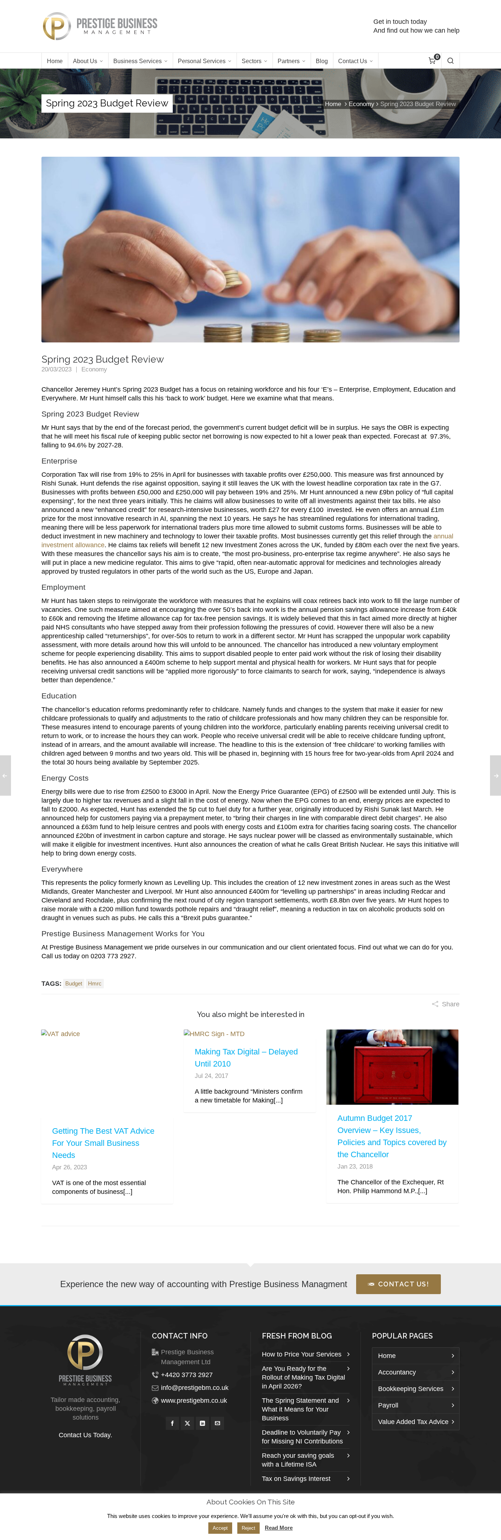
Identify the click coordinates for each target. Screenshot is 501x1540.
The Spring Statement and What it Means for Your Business (300, 1409)
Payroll (388, 1405)
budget (73, 983)
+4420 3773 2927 (187, 1375)
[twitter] (187, 1423)
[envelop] (217, 1423)
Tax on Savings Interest (296, 1478)
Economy (361, 104)
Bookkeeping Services (410, 1388)
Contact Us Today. (85, 1435)
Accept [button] (220, 1528)
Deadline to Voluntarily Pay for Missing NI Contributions (302, 1437)
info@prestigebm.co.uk (194, 1387)
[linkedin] (202, 1423)
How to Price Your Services (301, 1354)
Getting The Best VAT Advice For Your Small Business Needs (103, 1143)
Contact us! (403, 1284)
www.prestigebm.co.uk (194, 1400)
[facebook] (172, 1423)
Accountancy (397, 1372)
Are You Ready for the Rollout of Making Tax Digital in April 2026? (303, 1377)
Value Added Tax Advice (413, 1421)
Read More (279, 1528)
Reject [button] (248, 1528)
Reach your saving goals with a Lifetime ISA (298, 1460)
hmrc (95, 983)
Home (333, 104)
